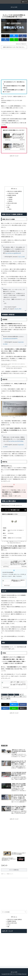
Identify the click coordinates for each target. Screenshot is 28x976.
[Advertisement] (14, 64)
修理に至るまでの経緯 (13, 193)
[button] (22, 39)
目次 (12, 188)
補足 (8, 207)
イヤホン (11, 696)
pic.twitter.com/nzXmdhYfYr (10, 338)
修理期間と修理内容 (11, 195)
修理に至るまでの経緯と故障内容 (14, 191)
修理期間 (10, 197)
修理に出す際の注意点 (12, 203)
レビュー (17, 694)
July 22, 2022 (18, 309)
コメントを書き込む (14, 869)
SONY (22, 694)
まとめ (8, 205)
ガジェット (5, 694)
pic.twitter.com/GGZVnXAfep (16, 441)
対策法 (9, 209)
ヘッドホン (11, 694)
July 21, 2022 (21, 256)
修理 (9, 698)
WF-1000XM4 (5, 696)
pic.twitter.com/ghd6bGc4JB (13, 253)
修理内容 (10, 199)
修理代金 (10, 201)
